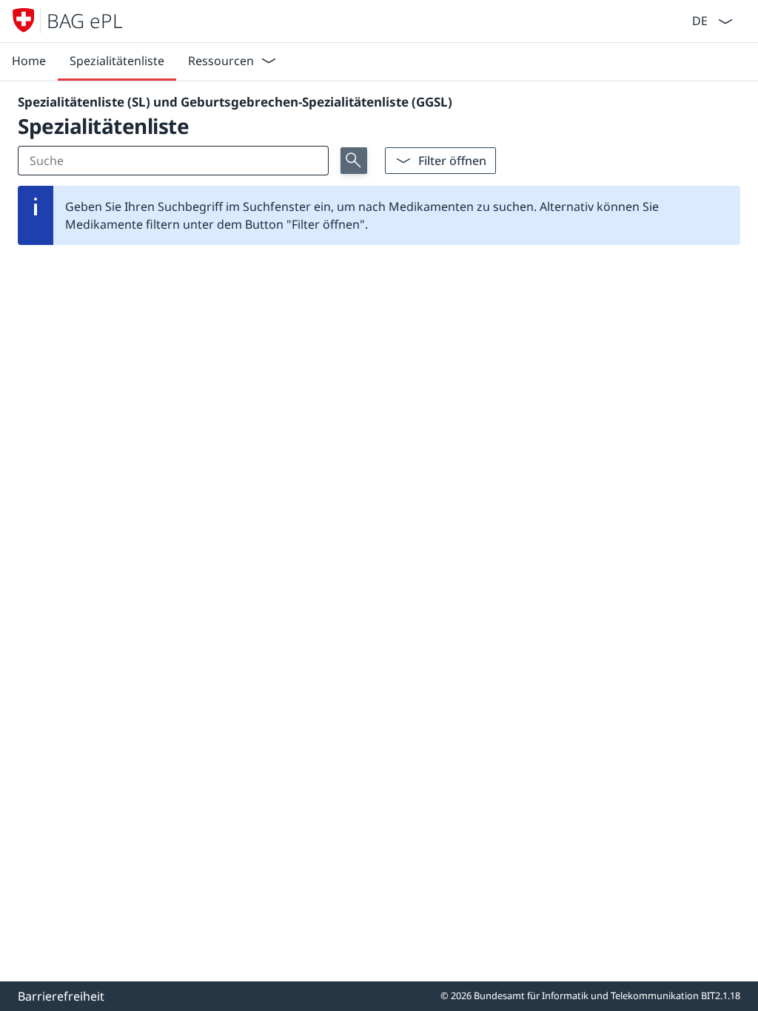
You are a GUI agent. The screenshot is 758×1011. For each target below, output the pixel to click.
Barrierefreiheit (61, 996)
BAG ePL (85, 20)
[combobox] (698, 20)
